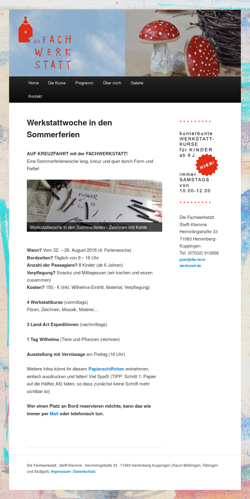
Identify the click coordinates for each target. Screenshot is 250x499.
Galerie (137, 83)
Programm (84, 83)
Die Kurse (57, 83)
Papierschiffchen (106, 368)
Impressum (61, 471)
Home (33, 83)
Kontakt (35, 96)
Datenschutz (84, 471)
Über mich (112, 83)
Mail (54, 413)
